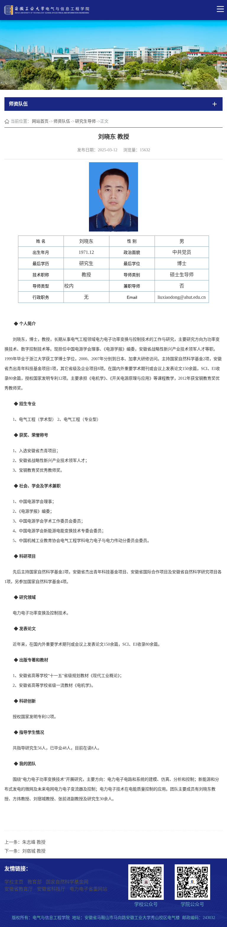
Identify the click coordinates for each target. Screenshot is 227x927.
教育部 (34, 881)
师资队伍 (61, 121)
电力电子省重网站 (88, 889)
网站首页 (40, 121)
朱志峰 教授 (34, 842)
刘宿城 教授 (34, 851)
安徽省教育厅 (18, 889)
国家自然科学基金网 (67, 881)
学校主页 (13, 881)
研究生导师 (85, 121)
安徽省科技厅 (51, 889)
